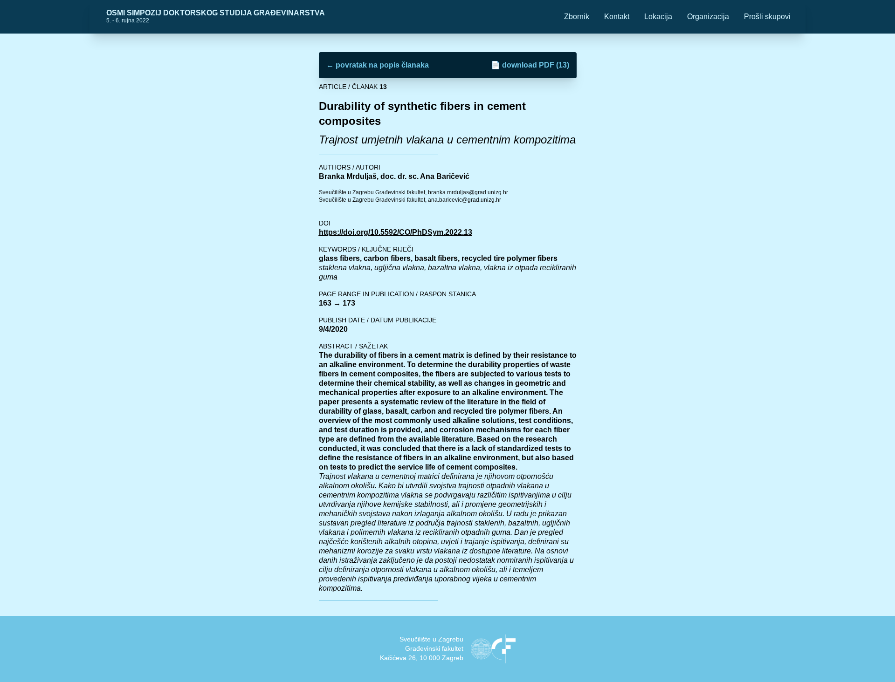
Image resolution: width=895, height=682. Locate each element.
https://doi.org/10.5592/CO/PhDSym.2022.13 (395, 232)
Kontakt (616, 16)
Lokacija (658, 16)
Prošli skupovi (767, 16)
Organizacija (708, 16)
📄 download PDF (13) (530, 65)
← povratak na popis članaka (377, 65)
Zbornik (576, 16)
